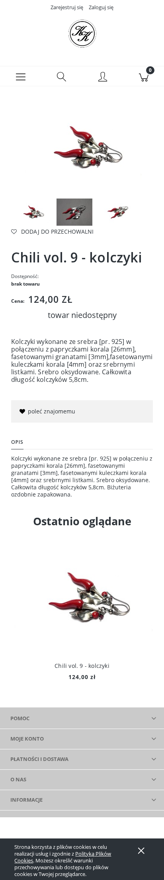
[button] (20, 76)
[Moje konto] (102, 77)
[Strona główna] (82, 33)
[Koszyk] (143, 76)
